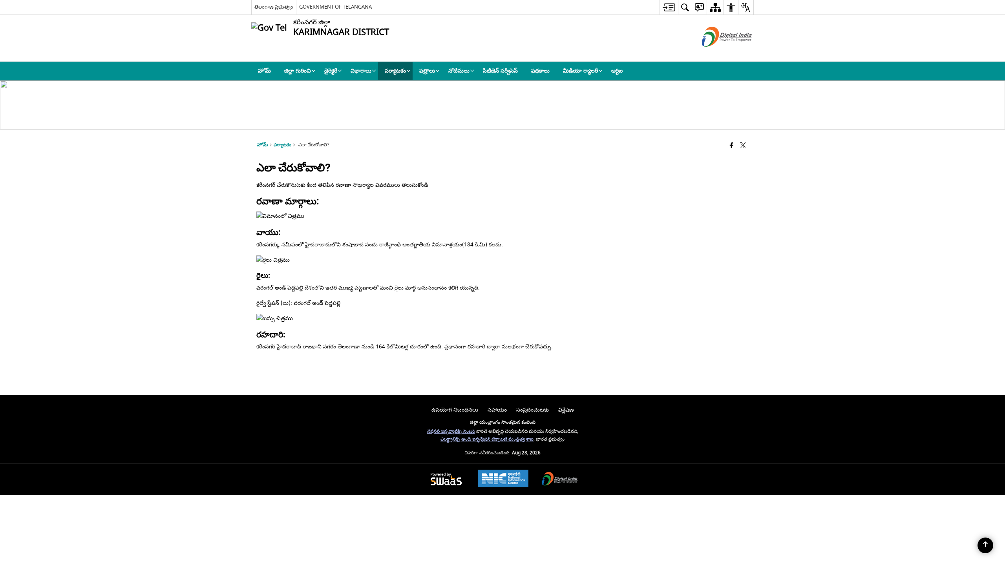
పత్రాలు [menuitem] (427, 71)
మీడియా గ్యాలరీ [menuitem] (580, 71)
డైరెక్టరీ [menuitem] (330, 71)
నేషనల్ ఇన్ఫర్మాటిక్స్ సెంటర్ (451, 431)
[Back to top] (985, 545)
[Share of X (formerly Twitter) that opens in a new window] (743, 146)
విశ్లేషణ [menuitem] (566, 410)
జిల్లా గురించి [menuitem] (297, 71)
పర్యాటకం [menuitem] (395, 71)
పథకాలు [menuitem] (540, 71)
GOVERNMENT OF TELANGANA (335, 7)
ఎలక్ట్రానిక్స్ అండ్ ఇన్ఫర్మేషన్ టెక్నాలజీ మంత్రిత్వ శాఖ (487, 439)
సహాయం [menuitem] (497, 410)
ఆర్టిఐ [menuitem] (617, 71)
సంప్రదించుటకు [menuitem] (532, 410)
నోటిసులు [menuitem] (459, 71)
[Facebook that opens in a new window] (731, 146)
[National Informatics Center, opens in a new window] (503, 479)
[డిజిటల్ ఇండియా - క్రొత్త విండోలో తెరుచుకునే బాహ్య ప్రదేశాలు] (717, 53)
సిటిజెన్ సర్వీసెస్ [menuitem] (500, 71)
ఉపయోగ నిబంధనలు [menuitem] (454, 410)
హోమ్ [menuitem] (264, 71)
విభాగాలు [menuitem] (361, 71)
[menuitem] (669, 7)
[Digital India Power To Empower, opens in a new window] (560, 479)
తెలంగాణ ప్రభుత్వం (273, 7)
